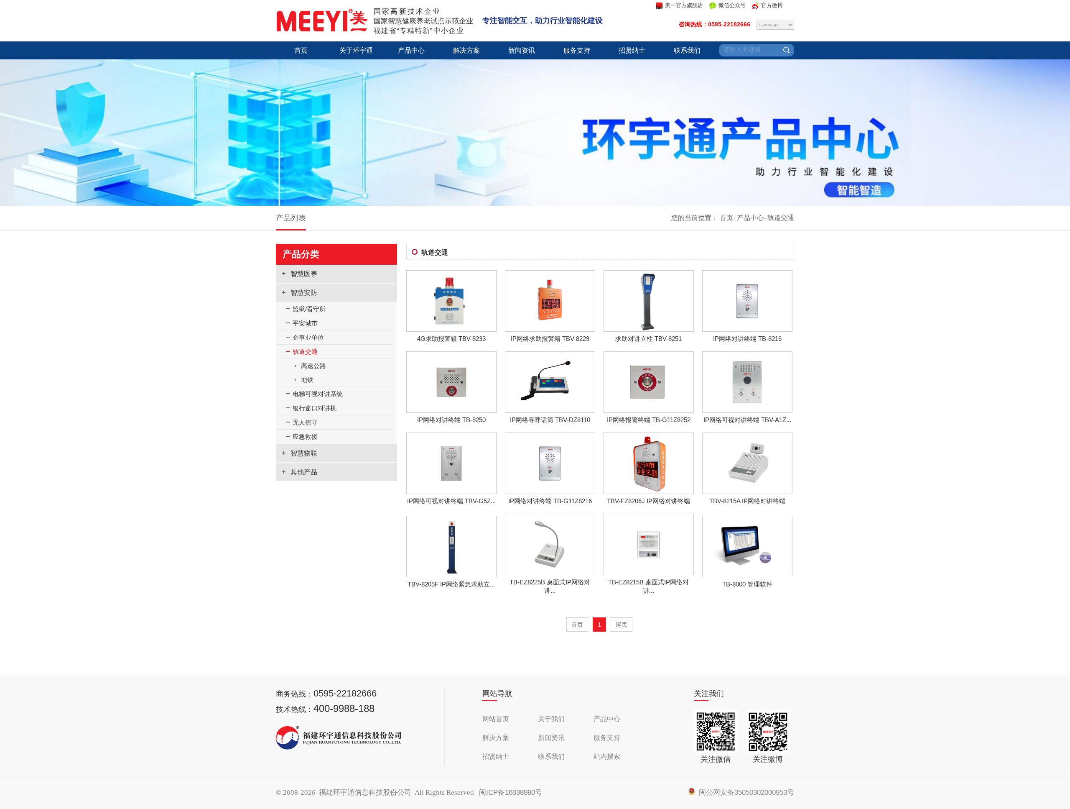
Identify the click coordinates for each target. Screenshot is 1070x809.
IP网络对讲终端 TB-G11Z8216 (550, 500)
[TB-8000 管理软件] (747, 574)
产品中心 (411, 50)
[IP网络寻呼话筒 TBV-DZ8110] (550, 410)
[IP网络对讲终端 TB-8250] (451, 410)
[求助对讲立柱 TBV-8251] (649, 328)
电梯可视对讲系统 (318, 393)
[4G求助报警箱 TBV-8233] (451, 328)
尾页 (621, 624)
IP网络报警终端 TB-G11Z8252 (648, 419)
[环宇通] (322, 29)
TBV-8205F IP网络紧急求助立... (451, 584)
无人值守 (305, 422)
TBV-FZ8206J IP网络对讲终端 (648, 500)
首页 (301, 50)
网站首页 (495, 718)
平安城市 (305, 323)
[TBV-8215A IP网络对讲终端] (747, 491)
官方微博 (772, 5)
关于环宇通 (356, 50)
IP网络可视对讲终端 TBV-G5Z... (451, 500)
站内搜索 (607, 756)
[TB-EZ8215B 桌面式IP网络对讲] (649, 572)
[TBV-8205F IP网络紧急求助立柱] (451, 574)
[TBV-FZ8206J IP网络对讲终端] (649, 491)
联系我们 (687, 50)
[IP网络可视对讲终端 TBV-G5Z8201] (451, 491)
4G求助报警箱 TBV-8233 (451, 338)
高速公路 (313, 365)
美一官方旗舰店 (684, 5)
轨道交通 (780, 217)
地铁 (307, 379)
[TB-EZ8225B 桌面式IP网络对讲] (550, 572)
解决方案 (466, 50)
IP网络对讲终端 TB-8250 (451, 419)
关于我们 (551, 718)
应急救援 (305, 436)
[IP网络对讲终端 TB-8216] (747, 328)
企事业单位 (308, 337)
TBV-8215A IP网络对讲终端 (747, 500)
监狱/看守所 (309, 308)
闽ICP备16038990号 (510, 792)
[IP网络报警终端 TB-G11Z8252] (649, 410)
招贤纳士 (632, 50)
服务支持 (576, 50)
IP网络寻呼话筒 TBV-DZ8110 (550, 419)
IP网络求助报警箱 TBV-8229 (550, 338)
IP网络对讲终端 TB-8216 (747, 338)
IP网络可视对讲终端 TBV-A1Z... (747, 419)
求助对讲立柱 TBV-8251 (648, 338)
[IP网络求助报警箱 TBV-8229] (550, 328)
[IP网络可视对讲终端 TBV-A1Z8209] (747, 410)
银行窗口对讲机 (314, 408)
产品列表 (291, 218)
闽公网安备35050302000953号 (744, 792)
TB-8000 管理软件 (747, 584)
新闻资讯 (521, 50)
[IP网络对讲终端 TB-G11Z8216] (550, 490)
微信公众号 (732, 5)
